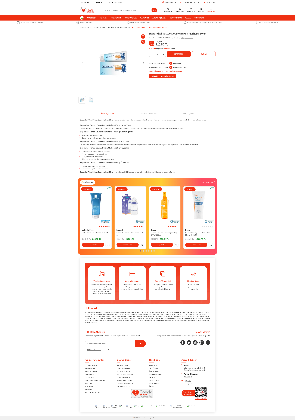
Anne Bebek (91, 18)
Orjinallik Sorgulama (114, 2)
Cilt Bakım (103, 18)
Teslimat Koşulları (123, 365)
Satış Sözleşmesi (123, 371)
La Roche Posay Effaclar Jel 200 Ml (95, 233)
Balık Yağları (89, 383)
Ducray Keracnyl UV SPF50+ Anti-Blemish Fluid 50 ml (198, 234)
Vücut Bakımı (116, 18)
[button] (82, 63)
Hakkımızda (85, 2)
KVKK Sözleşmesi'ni (94, 350)
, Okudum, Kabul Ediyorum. (103, 350)
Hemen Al (203, 54)
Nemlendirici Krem (123, 27)
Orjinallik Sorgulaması (125, 383)
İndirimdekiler (154, 371)
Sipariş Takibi (154, 380)
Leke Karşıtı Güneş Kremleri (95, 380)
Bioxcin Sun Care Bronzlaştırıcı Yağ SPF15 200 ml (164, 234)
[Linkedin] (208, 342)
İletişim (151, 386)
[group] (113, 63)
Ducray (188, 230)
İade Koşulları (188, 113)
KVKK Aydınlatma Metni (125, 380)
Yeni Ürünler (153, 368)
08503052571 (211, 2)
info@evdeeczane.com (191, 2)
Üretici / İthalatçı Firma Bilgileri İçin (165, 71)
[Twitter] (189, 342)
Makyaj (188, 18)
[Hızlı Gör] (107, 245)
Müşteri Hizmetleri (155, 374)
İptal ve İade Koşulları (125, 374)
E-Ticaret (140, 418)
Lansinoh (120, 230)
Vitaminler (88, 389)
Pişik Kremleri (89, 374)
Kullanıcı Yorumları (148, 113)
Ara (154, 10)
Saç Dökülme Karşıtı (92, 392)
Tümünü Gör (199, 18)
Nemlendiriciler (90, 368)
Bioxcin (153, 230)
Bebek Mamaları (91, 371)
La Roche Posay (88, 230)
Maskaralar (89, 386)
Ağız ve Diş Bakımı (159, 18)
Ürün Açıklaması (108, 113)
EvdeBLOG (98, 2)
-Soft (135, 418)
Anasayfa (85, 27)
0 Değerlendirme (187, 38)
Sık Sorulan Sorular (124, 386)
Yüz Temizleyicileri (91, 365)
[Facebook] (182, 342)
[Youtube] (195, 342)
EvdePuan (167, 48)
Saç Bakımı (144, 18)
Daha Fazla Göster (207, 182)
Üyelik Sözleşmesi (123, 368)
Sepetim (152, 377)
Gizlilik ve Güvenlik (123, 377)
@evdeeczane (170, 2)
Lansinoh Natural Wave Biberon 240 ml (130, 234)
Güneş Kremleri (131, 18)
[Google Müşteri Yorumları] (142, 397)
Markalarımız (154, 383)
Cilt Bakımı (95, 27)
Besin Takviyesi (176, 18)
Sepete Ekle (178, 54)
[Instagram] (201, 342)
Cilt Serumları (89, 377)
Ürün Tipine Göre (108, 27)
